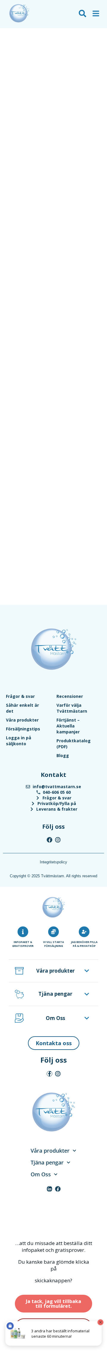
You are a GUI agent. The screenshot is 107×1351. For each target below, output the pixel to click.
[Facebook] (49, 840)
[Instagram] (58, 840)
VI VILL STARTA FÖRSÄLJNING (53, 944)
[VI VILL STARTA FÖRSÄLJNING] (53, 931)
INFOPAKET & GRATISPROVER (23, 944)
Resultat (12, 39)
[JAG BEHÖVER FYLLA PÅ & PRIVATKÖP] (84, 931)
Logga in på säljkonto (18, 740)
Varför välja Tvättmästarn (71, 708)
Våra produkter (22, 720)
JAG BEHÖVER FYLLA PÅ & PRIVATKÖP (84, 944)
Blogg (62, 755)
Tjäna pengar (55, 993)
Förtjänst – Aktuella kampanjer (68, 726)
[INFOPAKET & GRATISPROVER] (23, 931)
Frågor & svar (20, 696)
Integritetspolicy (53, 862)
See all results (19, 47)
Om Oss (55, 1018)
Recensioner (69, 696)
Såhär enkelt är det (22, 708)
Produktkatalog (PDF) (73, 743)
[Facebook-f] (49, 1074)
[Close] (100, 1322)
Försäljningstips (23, 729)
